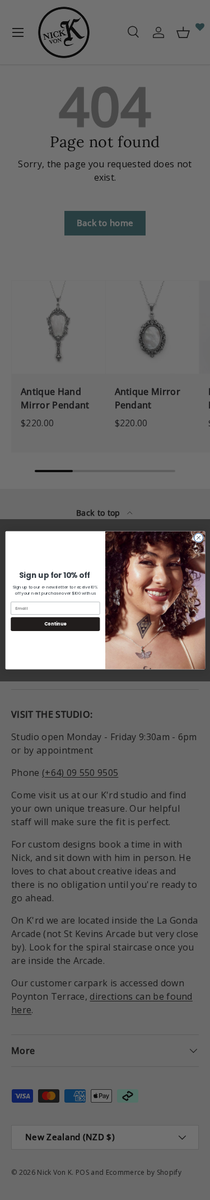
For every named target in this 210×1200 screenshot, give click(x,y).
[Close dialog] (198, 537)
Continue (55, 623)
